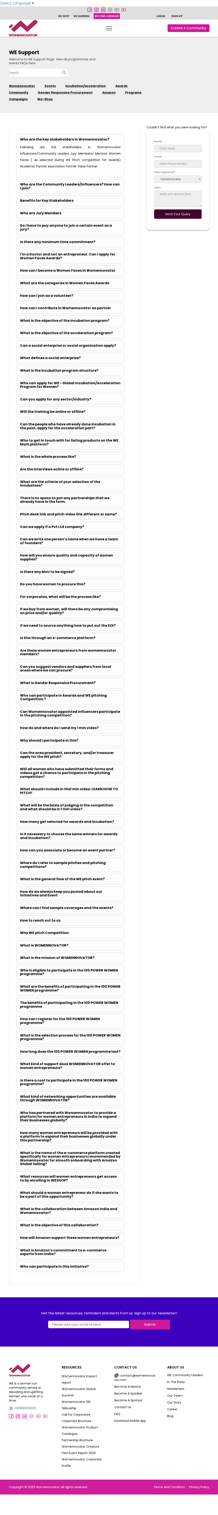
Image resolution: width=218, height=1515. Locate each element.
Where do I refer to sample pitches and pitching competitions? (63, 864)
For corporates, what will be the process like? (60, 597)
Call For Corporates (76, 1414)
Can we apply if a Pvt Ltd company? (52, 527)
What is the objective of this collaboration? (59, 1225)
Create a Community (188, 28)
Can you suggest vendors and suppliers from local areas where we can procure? (65, 668)
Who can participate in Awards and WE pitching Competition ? (63, 697)
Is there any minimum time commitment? (57, 242)
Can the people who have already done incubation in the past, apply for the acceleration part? (68, 426)
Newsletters (175, 1389)
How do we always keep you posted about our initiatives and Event (61, 893)
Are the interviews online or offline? (51, 469)
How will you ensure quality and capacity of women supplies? (66, 557)
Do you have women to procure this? (52, 584)
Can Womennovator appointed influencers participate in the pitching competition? (70, 713)
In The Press (176, 1382)
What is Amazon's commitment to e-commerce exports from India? (63, 1252)
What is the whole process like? (48, 457)
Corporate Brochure (76, 1421)
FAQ (117, 1414)
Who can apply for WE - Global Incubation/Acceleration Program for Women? (70, 385)
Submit (150, 1324)
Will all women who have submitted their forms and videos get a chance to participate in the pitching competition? (66, 773)
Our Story (174, 1402)
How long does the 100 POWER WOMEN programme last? (70, 1052)
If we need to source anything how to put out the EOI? (68, 626)
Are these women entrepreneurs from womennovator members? (68, 652)
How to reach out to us (40, 920)
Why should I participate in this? (49, 740)
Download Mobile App (130, 1421)
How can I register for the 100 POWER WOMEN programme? (60, 1021)
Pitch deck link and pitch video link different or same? (68, 514)
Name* (158, 141)
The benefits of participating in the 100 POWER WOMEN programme (69, 1004)
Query (157, 187)
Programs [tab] (133, 92)
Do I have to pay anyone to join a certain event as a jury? (66, 227)
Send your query (177, 214)
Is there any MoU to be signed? (47, 572)
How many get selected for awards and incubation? (67, 822)
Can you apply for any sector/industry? (55, 399)
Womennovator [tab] (22, 86)
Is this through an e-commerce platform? (57, 638)
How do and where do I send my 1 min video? (59, 728)
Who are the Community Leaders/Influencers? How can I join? (70, 186)
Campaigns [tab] (18, 99)
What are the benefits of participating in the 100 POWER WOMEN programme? (70, 988)
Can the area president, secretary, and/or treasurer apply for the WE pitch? (67, 754)
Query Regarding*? (164, 172)
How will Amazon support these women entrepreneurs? (69, 1238)
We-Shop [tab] (45, 99)
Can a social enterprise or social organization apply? (68, 346)
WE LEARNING (81, 16)
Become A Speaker (128, 1393)
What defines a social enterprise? (50, 358)
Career (172, 1409)
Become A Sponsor (128, 1400)
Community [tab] (18, 92)
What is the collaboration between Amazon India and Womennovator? (68, 1211)
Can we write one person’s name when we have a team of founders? (69, 541)
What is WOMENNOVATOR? (44, 945)
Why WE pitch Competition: (44, 933)
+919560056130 (24, 1408)
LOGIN (160, 16)
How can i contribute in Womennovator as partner (65, 308)
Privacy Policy (199, 1487)
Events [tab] (50, 86)
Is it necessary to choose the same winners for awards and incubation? (69, 836)
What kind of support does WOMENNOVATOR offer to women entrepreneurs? (67, 1066)
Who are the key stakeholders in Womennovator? (64, 139)
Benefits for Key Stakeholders (46, 201)
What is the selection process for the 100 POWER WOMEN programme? (70, 1037)
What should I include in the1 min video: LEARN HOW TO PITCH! (69, 791)
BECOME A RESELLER (107, 16)
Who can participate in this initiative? (54, 1267)
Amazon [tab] (109, 92)
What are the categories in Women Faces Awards (64, 283)
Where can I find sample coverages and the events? (66, 908)
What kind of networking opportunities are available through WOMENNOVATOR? (68, 1098)
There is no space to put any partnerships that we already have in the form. (64, 500)
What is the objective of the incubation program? (64, 321)
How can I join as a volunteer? (46, 296)
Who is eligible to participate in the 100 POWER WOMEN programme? (69, 972)
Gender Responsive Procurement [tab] (65, 92)
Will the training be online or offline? (52, 412)
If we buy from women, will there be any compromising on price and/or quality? (69, 611)
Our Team (174, 1395)
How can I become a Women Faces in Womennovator (67, 271)
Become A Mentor (127, 1387)
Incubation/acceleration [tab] (85, 86)
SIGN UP (176, 16)
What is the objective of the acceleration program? (66, 333)
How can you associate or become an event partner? (67, 850)
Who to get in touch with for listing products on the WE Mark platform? (69, 442)
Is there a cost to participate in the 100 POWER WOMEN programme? (68, 1082)
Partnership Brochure (77, 1440)
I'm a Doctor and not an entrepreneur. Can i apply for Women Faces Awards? (67, 256)
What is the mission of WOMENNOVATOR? (57, 958)
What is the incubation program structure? (59, 371)
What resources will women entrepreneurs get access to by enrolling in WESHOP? (68, 1178)
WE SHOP (63, 16)
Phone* (158, 156)
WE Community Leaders (185, 1375)
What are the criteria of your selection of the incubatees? (60, 483)
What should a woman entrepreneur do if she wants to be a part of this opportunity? (69, 1194)
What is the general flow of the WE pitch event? (62, 879)
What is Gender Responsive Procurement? (58, 683)
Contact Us (122, 1407)
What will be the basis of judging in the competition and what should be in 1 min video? (66, 807)
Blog (170, 1416)
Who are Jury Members (40, 213)
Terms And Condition (169, 1487)
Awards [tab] (121, 86)
